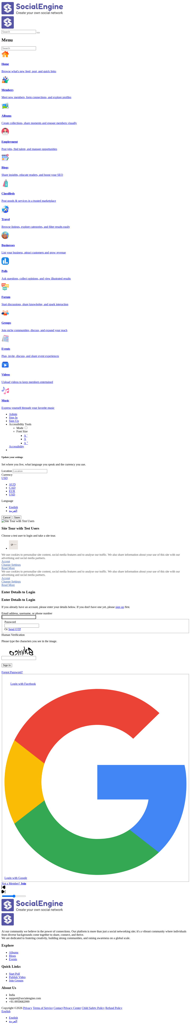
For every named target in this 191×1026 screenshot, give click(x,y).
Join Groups (16, 980)
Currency (6, 474)
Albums (13, 952)
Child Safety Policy (93, 1008)
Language (7, 500)
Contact (58, 1008)
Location (6, 471)
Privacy (27, 1008)
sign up (119, 607)
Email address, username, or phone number (26, 613)
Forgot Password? (12, 672)
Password (10, 622)
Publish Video (17, 977)
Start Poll (14, 973)
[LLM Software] (13, 544)
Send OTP (14, 629)
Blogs (12, 955)
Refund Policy (113, 1008)
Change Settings (11, 564)
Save (17, 517)
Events (13, 959)
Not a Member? (13, 883)
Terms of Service (43, 1008)
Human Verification (13, 634)
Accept (5, 561)
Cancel (6, 517)
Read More (8, 568)
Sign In (7, 665)
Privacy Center (72, 1008)
